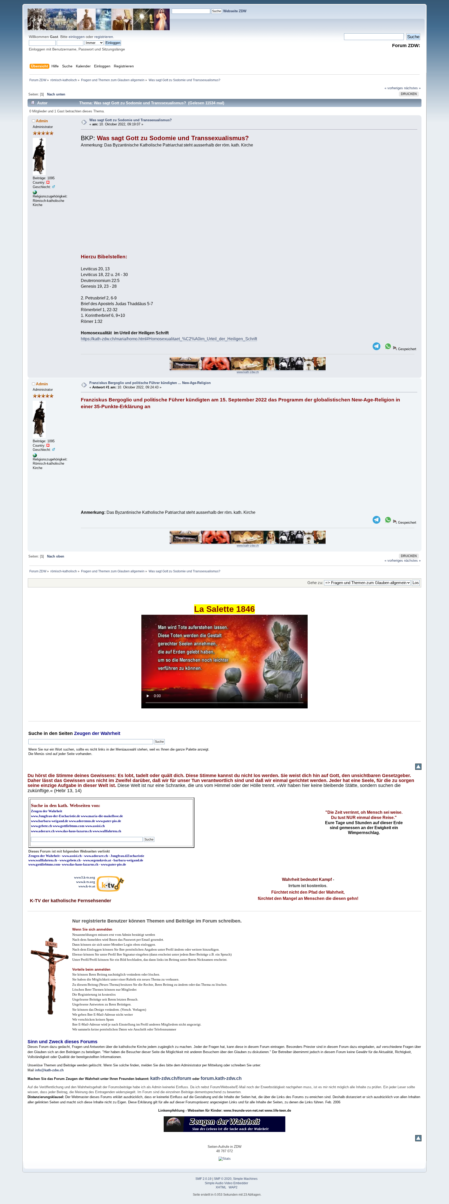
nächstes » (412, 88)
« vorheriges (394, 88)
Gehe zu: (315, 582)
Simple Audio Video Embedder (226, 1183)
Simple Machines (245, 1178)
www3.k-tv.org (84, 877)
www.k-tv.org (85, 882)
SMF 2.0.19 (203, 1178)
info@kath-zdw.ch (49, 1070)
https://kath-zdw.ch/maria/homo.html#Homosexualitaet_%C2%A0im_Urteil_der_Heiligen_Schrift (169, 339)
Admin (42, 121)
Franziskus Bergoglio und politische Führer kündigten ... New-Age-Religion (150, 383)
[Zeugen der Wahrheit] (35, 193)
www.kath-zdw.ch (248, 372)
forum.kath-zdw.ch (221, 1078)
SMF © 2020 (223, 1178)
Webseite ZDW (234, 11)
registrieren (103, 37)
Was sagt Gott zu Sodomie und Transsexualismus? (130, 120)
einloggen (77, 37)
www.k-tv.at (86, 886)
